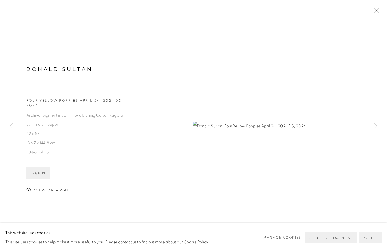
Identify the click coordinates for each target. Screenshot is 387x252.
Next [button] (375, 126)
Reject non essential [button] (331, 237)
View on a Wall (53, 190)
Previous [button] (11, 126)
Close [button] (375, 12)
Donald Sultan (59, 69)
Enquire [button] (38, 173)
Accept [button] (370, 237)
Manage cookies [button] (282, 237)
